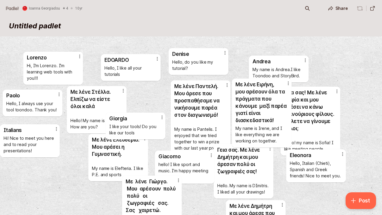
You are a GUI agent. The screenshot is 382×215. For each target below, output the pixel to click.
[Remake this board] (360, 8)
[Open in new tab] (372, 8)
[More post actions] (282, 205)
